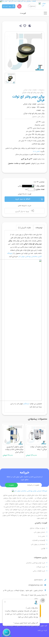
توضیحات (38, 227)
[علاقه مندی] (24, 26)
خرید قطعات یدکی (39, 571)
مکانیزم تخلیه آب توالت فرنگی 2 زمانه (38, 448)
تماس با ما (36, 151)
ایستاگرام (26, 403)
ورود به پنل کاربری (22, 211)
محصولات (41, 90)
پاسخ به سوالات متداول (37, 528)
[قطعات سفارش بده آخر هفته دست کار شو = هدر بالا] (24, 1)
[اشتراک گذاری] (20, 26)
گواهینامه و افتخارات (38, 540)
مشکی (20, 186)
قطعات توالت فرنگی (29, 90)
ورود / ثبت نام (7, 6)
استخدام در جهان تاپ (38, 544)
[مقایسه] (29, 26)
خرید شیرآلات (40, 567)
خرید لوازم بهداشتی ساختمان (35, 563)
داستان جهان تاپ (39, 532)
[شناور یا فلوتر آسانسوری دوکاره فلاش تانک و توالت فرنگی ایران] (13, 434)
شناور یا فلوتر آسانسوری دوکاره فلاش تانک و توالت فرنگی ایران (14, 449)
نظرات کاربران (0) (24, 227)
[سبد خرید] (19, 6)
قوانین (43, 548)
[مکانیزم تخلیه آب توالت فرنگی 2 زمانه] (36, 434)
